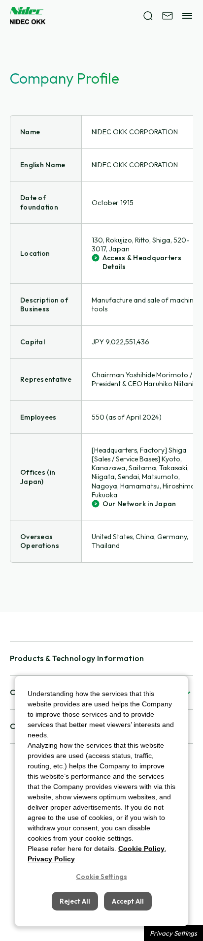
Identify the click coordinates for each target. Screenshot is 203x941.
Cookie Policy (141, 848)
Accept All (128, 901)
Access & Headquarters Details (141, 262)
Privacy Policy (51, 859)
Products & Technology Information (77, 658)
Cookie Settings (101, 876)
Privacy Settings (173, 933)
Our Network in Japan (139, 503)
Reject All (75, 901)
